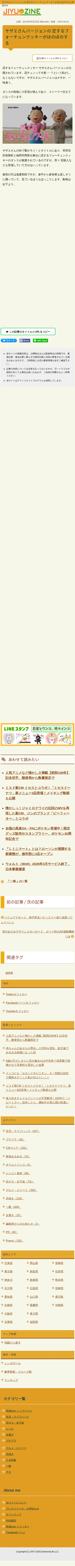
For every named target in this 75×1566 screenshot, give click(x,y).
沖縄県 (59, 1305)
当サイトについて (16, 1502)
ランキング (11, 1380)
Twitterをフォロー (16, 994)
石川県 (8, 1288)
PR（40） (12, 1232)
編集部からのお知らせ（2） (23, 1223)
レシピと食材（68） (18, 1173)
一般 (8, 1466)
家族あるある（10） (18, 1156)
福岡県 (9, 972)
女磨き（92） (14, 1215)
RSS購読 (11, 1520)
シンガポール (12, 1363)
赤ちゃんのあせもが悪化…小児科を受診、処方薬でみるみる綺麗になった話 (37, 1050)
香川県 (34, 1313)
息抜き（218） (15, 1198)
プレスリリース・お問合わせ (22, 1508)
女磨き (10, 1434)
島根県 (34, 1279)
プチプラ (11, 1440)
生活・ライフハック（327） (23, 1131)
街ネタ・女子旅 (15, 1422)
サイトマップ (13, 1514)
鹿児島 (59, 1296)
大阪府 (8, 1313)
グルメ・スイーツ (16, 1448)
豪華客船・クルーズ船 (18, 1371)
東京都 (8, 1271)
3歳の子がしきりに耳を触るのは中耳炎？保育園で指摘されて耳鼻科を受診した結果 (38, 1062)
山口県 (34, 1296)
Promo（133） (15, 1240)
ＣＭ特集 (11, 1460)
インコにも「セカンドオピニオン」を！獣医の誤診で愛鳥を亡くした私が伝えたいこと (37, 1075)
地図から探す (12, 1342)
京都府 (8, 1305)
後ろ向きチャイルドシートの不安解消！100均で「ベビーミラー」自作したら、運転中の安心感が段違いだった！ (38, 1102)
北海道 (8, 1263)
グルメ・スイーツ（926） (22, 1190)
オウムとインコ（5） (19, 1164)
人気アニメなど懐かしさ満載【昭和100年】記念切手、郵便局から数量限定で (37, 1037)
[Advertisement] (37, 279)
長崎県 (59, 1263)
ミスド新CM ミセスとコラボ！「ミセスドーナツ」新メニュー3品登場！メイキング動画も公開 (37, 793)
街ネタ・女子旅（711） (20, 1181)
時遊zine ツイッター (17, 1526)
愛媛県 (34, 1305)
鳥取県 (34, 1271)
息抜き (10, 1454)
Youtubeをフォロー (17, 1011)
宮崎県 (59, 1288)
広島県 (34, 1288)
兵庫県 (8, 1321)
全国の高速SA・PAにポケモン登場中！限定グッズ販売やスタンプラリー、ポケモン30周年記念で (38, 834)
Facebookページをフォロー (23, 1002)
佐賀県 (59, 1271)
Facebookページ (15, 1532)
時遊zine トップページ (19, 1410)
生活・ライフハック (17, 1416)
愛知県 (8, 1296)
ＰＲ (8, 1472)
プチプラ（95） (15, 1139)
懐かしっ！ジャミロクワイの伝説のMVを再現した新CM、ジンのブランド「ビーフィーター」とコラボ (37, 813)
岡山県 (34, 1263)
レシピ (10, 1428)
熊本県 (59, 1279)
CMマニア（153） (17, 1147)
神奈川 (8, 1279)
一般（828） (13, 1206)
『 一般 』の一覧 (17, 881)
